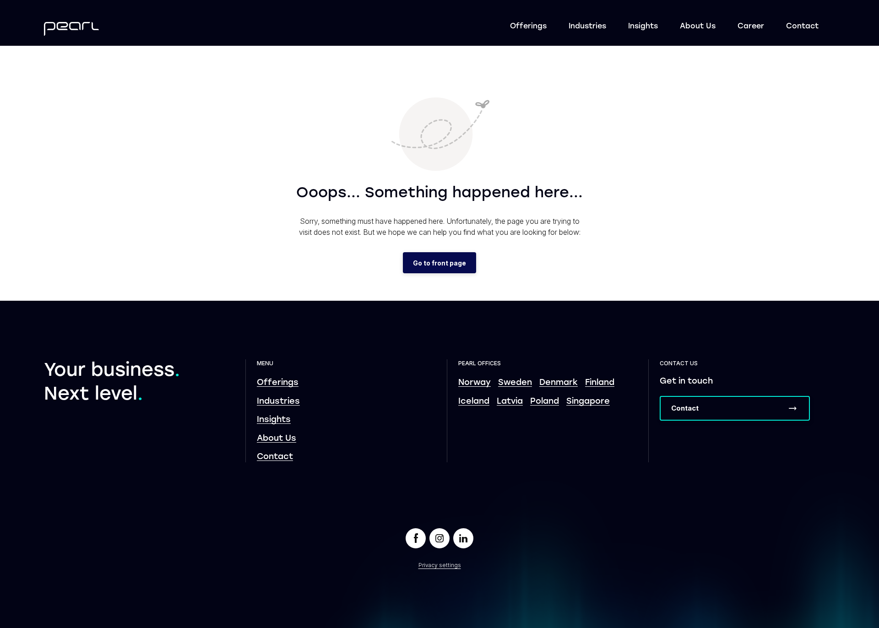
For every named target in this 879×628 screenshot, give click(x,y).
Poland (544, 401)
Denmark (558, 383)
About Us (698, 26)
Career (751, 26)
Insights (643, 26)
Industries (587, 26)
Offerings (528, 26)
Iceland (473, 401)
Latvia (510, 401)
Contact (802, 26)
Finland (599, 383)
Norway (474, 383)
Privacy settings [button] (439, 565)
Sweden (515, 383)
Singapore (588, 401)
